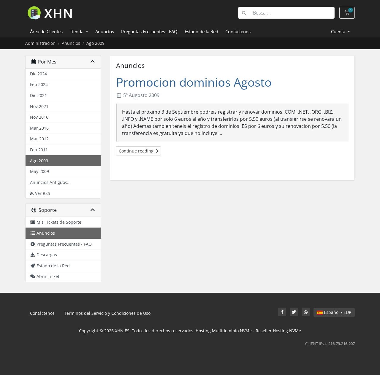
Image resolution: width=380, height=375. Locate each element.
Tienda (77, 31)
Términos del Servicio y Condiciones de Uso (107, 313)
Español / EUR (337, 312)
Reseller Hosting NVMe (278, 330)
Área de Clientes (46, 31)
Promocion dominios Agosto (194, 82)
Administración (40, 43)
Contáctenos (238, 31)
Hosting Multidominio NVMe (224, 330)
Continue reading (137, 151)
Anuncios (104, 31)
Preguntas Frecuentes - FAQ (149, 31)
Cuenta (338, 31)
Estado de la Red (201, 31)
